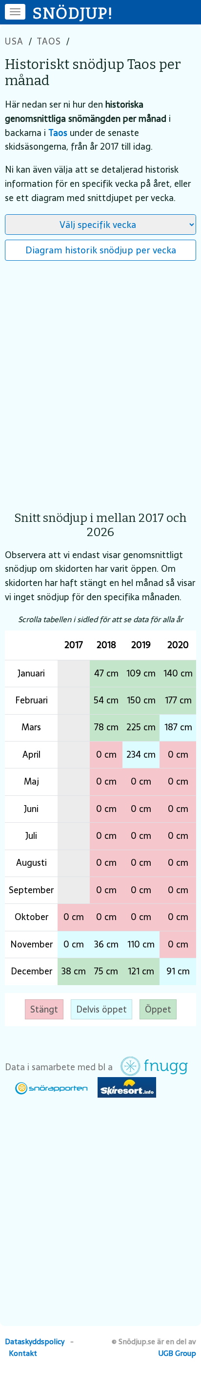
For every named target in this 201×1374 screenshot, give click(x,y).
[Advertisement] (100, 381)
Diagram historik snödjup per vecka (100, 250)
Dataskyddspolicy (34, 1341)
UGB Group (177, 1353)
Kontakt (23, 1353)
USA (14, 41)
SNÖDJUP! (73, 13)
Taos (49, 41)
